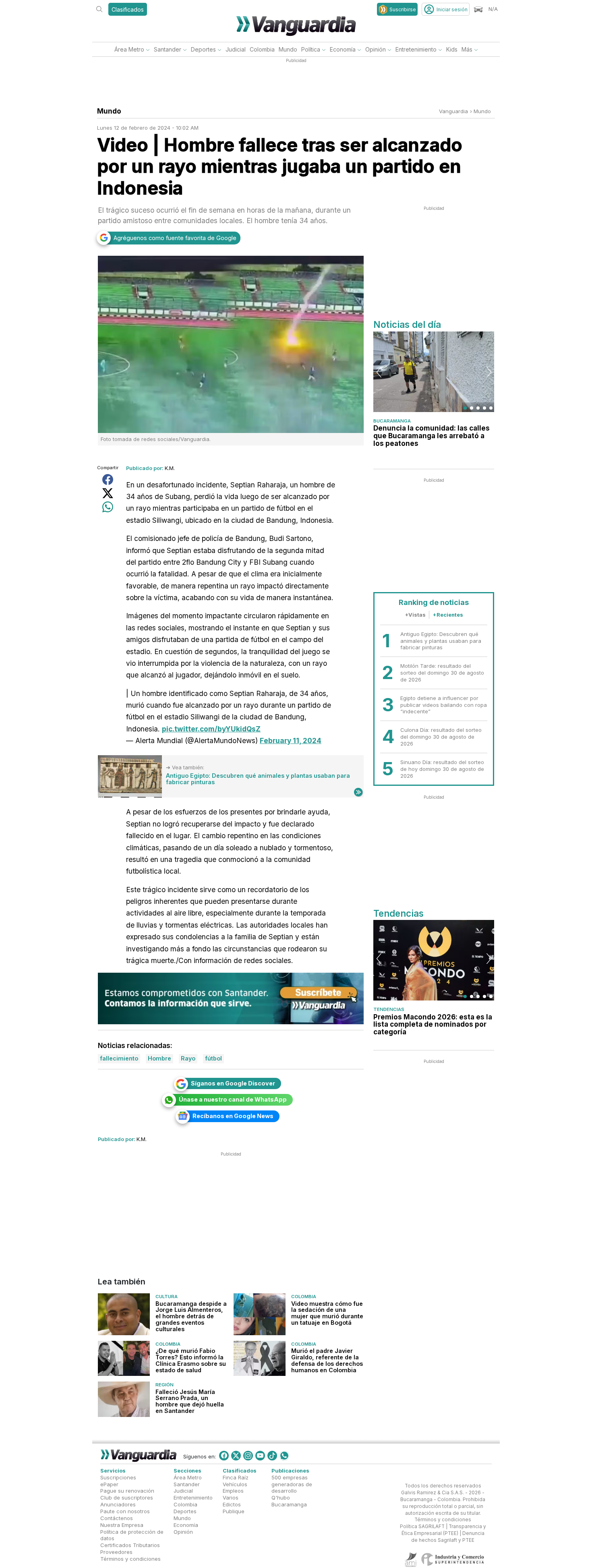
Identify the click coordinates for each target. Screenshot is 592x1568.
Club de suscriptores (126, 1498)
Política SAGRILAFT (422, 1527)
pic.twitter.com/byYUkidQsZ (211, 729)
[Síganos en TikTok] (272, 1455)
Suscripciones (118, 1477)
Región (164, 1385)
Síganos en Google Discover (233, 1083)
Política (310, 49)
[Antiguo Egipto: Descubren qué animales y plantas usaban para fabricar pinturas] (130, 776)
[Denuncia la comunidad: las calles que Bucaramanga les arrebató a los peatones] (433, 371)
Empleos (233, 1491)
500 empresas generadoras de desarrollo (291, 1484)
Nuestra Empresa (121, 1525)
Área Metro (129, 49)
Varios (230, 1498)
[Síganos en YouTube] (260, 1455)
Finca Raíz (235, 1477)
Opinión (375, 49)
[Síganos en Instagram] (248, 1455)
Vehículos (235, 1484)
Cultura (166, 1297)
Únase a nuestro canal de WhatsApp (233, 1099)
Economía (343, 49)
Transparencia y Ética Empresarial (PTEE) (444, 1530)
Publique (233, 1511)
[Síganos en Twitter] (236, 1455)
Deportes (203, 49)
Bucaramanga (392, 421)
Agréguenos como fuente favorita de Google (175, 237)
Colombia (262, 49)
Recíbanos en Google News (233, 1115)
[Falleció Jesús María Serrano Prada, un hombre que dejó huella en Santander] (124, 1399)
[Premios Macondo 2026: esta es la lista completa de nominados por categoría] (433, 960)
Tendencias (388, 1009)
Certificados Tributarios (130, 1545)
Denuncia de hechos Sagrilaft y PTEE (447, 1537)
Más (467, 49)
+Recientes (448, 614)
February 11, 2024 (290, 740)
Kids (451, 49)
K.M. (170, 468)
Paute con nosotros (125, 1511)
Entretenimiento (416, 49)
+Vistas (415, 614)
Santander (167, 49)
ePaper (109, 1484)
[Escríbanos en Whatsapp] (284, 1455)
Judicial (236, 49)
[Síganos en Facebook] (224, 1455)
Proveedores (116, 1552)
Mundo (288, 49)
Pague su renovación (127, 1491)
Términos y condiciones (130, 1559)
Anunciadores (118, 1505)
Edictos (232, 1505)
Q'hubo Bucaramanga (289, 1501)
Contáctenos (116, 1518)
